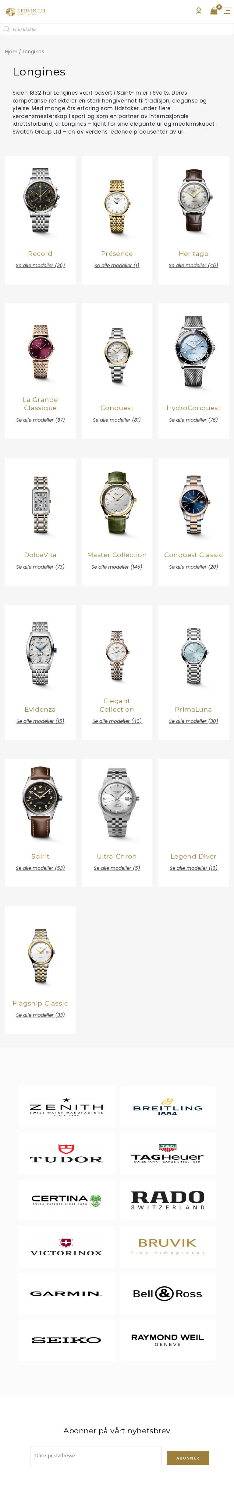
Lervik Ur (26, 11)
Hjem (11, 51)
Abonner (188, 1458)
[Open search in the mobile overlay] (117, 29)
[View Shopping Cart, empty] (213, 11)
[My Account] (198, 12)
